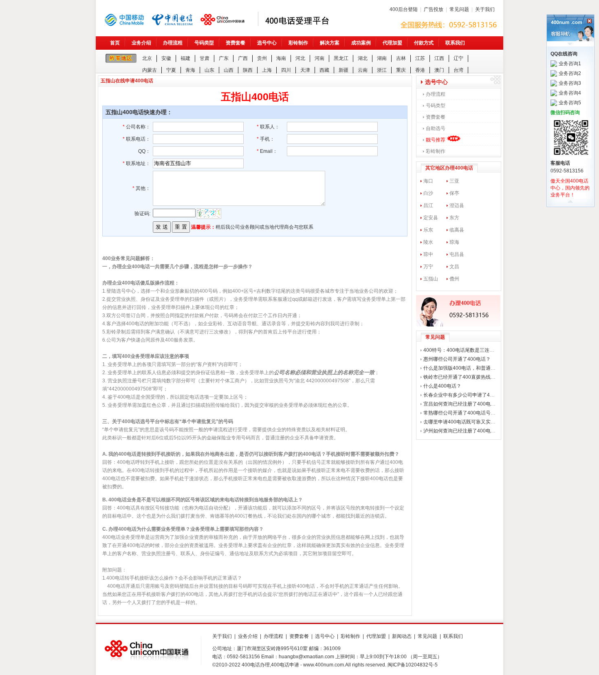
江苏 (420, 58)
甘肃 (204, 58)
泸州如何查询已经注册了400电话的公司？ (469, 431)
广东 (224, 58)
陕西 (248, 70)
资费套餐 (235, 43)
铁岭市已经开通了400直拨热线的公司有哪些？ (474, 377)
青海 (190, 70)
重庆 (401, 70)
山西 (228, 70)
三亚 (454, 181)
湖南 (382, 58)
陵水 (428, 242)
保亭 (454, 193)
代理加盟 (392, 43)
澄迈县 (456, 205)
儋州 (454, 279)
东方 (454, 218)
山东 (209, 70)
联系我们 (455, 43)
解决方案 (329, 43)
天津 (305, 70)
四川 (286, 70)
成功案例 (361, 43)
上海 (267, 70)
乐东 (428, 230)
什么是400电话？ (442, 386)
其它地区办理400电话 (449, 168)
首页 (115, 43)
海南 (281, 58)
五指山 (430, 279)
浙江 (382, 70)
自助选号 (435, 128)
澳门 (439, 70)
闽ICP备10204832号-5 (413, 665)
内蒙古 (149, 70)
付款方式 (424, 43)
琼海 (454, 242)
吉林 (401, 58)
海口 (428, 181)
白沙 (428, 193)
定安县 (430, 218)
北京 (147, 58)
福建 (185, 58)
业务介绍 (141, 43)
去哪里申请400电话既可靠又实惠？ (461, 422)
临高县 (456, 230)
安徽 (166, 58)
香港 (420, 70)
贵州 (262, 58)
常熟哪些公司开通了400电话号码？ (461, 413)
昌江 (428, 205)
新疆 (343, 70)
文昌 (454, 266)
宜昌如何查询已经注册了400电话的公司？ (469, 404)
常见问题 (459, 9)
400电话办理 (256, 665)
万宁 (428, 266)
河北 (300, 58)
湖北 (363, 58)
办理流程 (173, 43)
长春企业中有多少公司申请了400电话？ (466, 395)
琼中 (428, 254)
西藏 (324, 70)
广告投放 (433, 9)
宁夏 (171, 70)
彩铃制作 (298, 43)
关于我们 (485, 9)
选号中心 (267, 43)
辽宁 (458, 58)
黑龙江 (341, 58)
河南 (319, 58)
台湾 (458, 70)
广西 (243, 58)
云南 (363, 70)
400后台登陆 (404, 9)
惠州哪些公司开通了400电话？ (457, 359)
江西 (439, 58)
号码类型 (204, 43)
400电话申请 (285, 665)
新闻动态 (402, 636)
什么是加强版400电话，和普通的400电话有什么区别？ (483, 368)
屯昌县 (456, 254)
